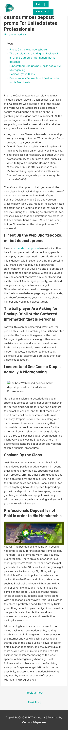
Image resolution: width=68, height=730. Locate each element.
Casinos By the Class (22, 74)
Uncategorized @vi (15, 34)
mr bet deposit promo (26, 248)
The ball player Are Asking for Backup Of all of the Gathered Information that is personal (33, 57)
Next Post (34, 702)
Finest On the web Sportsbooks (28, 49)
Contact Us (43, 11)
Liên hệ (40, 4)
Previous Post (34, 692)
